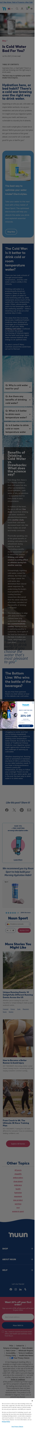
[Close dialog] (33, 702)
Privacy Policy (6, 1421)
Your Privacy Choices (17, 1426)
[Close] (32, 1401)
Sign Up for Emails (26, 726)
